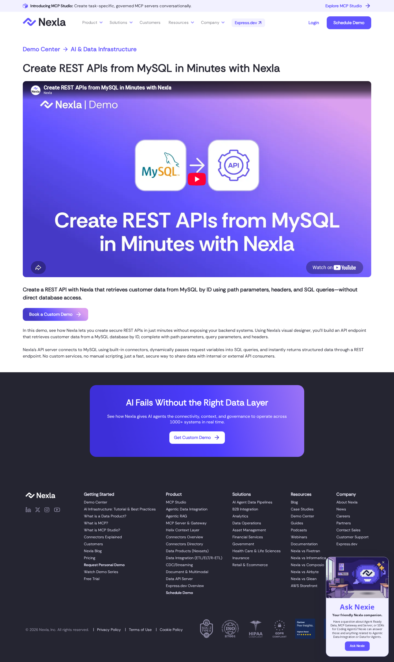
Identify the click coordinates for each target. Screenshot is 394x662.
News (341, 509)
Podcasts (299, 530)
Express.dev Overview (185, 585)
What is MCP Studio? (102, 530)
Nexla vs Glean (304, 578)
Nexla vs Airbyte (305, 571)
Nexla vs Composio (307, 564)
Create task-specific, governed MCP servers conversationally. (110, 6)
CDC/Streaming (179, 564)
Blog (294, 502)
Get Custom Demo (192, 437)
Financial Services (247, 537)
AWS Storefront (304, 585)
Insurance (240, 557)
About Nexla (347, 502)
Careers (343, 516)
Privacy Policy (109, 629)
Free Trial (91, 578)
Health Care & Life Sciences (256, 550)
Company (210, 22)
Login (313, 22)
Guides (297, 523)
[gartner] (305, 630)
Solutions (118, 22)
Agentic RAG (176, 516)
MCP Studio (176, 502)
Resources (179, 22)
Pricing (89, 557)
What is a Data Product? (105, 516)
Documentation (304, 543)
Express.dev (346, 543)
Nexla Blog (93, 550)
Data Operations (246, 523)
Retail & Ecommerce (250, 564)
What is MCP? (96, 523)
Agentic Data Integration (186, 509)
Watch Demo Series (101, 571)
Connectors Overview (184, 537)
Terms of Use (140, 629)
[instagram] (47, 510)
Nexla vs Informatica (308, 557)
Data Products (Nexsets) (187, 550)
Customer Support (352, 537)
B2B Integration (245, 509)
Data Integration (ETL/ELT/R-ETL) (194, 557)
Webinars (299, 537)
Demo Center (41, 49)
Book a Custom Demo (51, 314)
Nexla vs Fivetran (305, 550)
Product (89, 22)
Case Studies (302, 509)
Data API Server (179, 578)
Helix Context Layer (182, 530)
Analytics (240, 516)
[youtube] (57, 510)
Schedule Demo (349, 22)
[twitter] (37, 510)
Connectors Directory (184, 543)
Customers (93, 543)
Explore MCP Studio (343, 6)
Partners (343, 523)
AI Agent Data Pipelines (252, 502)
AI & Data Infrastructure (104, 49)
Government (243, 543)
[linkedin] (28, 510)
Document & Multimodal (187, 571)
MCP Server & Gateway (186, 523)
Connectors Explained (103, 537)
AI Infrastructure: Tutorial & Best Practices (120, 509)
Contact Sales (348, 530)
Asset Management (249, 530)
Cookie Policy (171, 629)
